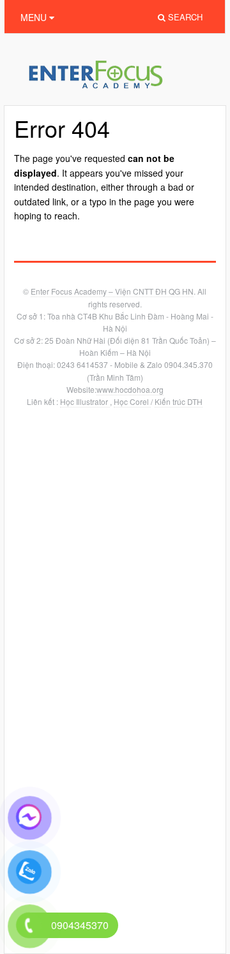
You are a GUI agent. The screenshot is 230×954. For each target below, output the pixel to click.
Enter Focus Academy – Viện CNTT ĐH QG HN (112, 291)
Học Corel (132, 401)
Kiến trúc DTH (179, 401)
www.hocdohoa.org (130, 389)
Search (184, 17)
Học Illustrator (85, 401)
